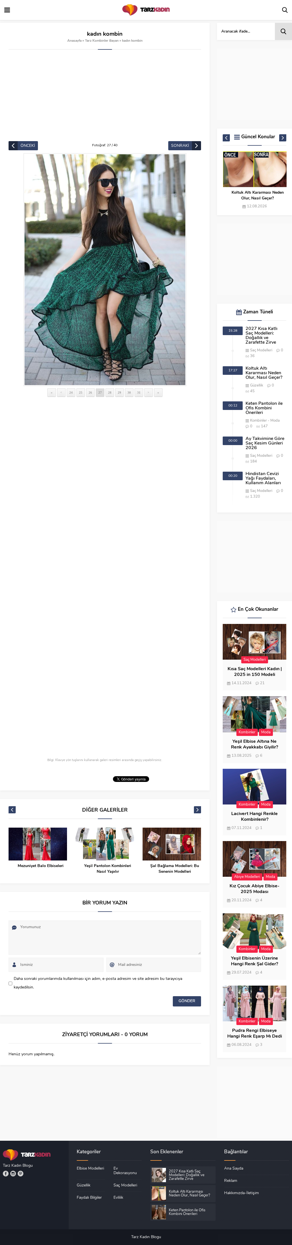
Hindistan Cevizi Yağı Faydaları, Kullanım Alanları (263, 478)
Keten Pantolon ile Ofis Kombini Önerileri (264, 408)
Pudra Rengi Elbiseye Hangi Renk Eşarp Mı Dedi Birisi (254, 1036)
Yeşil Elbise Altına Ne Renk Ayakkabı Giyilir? (254, 744)
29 (119, 392)
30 (129, 392)
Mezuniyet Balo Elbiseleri (41, 866)
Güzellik (256, 385)
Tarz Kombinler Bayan (102, 41)
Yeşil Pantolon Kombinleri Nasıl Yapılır (107, 869)
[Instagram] (13, 1173)
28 (109, 392)
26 (90, 392)
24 (71, 392)
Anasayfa (74, 41)
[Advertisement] (105, 98)
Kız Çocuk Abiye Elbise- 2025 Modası (254, 889)
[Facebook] (6, 1173)
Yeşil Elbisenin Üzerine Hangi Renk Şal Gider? (254, 961)
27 (100, 392)
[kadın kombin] (105, 269)
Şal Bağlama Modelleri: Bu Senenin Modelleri (174, 869)
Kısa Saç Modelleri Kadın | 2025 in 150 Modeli (255, 672)
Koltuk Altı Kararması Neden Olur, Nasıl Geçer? (258, 196)
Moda (275, 421)
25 (80, 392)
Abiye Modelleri (247, 877)
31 (139, 392)
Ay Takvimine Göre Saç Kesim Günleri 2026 (265, 443)
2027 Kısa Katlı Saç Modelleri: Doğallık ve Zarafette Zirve (261, 336)
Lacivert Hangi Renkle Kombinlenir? (254, 817)
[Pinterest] (20, 1173)
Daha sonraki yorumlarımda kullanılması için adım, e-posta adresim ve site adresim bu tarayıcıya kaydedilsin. (98, 983)
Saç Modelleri (261, 350)
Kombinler (258, 421)
